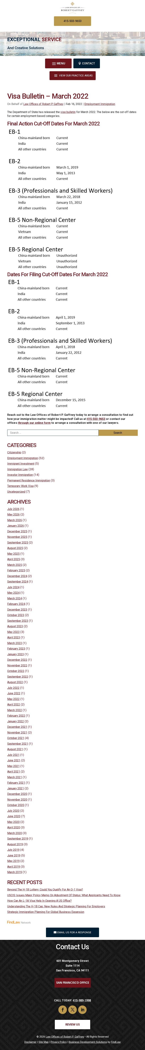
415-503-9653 (72, 21)
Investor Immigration (20, 474)
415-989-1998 (82, 1000)
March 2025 (14, 565)
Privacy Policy (59, 1042)
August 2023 (15, 626)
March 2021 (14, 777)
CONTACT (88, 63)
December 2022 (17, 660)
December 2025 (17, 531)
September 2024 (17, 581)
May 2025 (13, 553)
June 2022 (13, 693)
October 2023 (15, 615)
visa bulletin (68, 112)
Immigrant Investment (20, 463)
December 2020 (17, 794)
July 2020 (13, 810)
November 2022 (17, 665)
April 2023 (13, 637)
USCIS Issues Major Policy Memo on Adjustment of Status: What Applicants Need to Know (63, 895)
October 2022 (15, 671)
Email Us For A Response (74, 932)
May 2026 (13, 514)
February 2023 (16, 648)
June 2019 (13, 855)
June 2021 (13, 760)
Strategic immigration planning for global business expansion (45, 912)
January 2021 (15, 788)
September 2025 (17, 542)
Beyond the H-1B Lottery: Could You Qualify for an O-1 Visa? (45, 889)
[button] (58, 63)
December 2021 (17, 727)
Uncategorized (16, 491)
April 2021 (13, 771)
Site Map (44, 1042)
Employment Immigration (99, 104)
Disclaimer (30, 1042)
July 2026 (13, 509)
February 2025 (16, 570)
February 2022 (16, 715)
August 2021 (15, 749)
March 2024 (14, 598)
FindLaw (116, 1042)
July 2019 (13, 849)
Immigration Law (17, 469)
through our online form (34, 423)
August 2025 (15, 548)
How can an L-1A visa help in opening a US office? (39, 900)
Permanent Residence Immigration (28, 480)
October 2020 (15, 805)
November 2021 (17, 732)
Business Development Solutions (88, 1042)
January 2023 (15, 654)
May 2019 (13, 861)
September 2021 (17, 743)
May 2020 (13, 822)
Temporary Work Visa (20, 486)
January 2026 (15, 525)
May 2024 (13, 592)
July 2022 (13, 688)
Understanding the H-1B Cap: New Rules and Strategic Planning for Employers (56, 906)
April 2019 (13, 866)
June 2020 (13, 816)
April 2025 (13, 559)
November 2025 (17, 537)
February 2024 (16, 604)
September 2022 (17, 676)
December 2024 (17, 576)
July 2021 (13, 755)
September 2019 (17, 838)
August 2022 (15, 682)
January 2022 (15, 721)
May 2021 (13, 766)
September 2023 (17, 620)
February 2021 (16, 782)
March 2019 (14, 872)
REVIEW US (72, 1024)
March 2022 (14, 710)
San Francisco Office (72, 983)
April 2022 (13, 704)
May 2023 (13, 632)
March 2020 (14, 833)
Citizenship (14, 452)
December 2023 (17, 609)
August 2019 (15, 844)
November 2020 (17, 799)
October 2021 (15, 738)
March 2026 (14, 520)
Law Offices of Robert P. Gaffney (43, 104)
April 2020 (13, 827)
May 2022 (13, 699)
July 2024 (13, 587)
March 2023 (14, 643)
